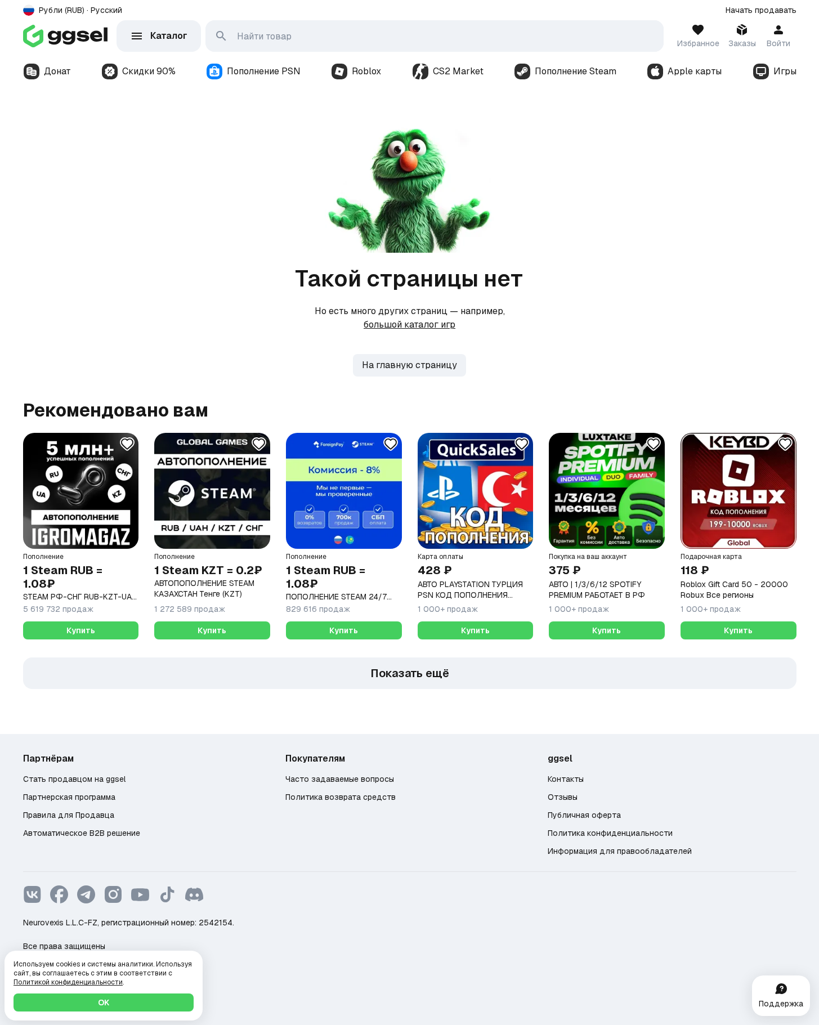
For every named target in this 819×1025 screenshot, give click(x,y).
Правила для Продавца (68, 815)
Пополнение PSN (264, 71)
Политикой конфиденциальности (68, 982)
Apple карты (695, 71)
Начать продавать (761, 10)
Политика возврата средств (340, 797)
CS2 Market (458, 71)
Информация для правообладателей (620, 851)
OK (103, 1002)
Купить (80, 630)
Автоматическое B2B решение (81, 833)
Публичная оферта (584, 815)
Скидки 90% (149, 71)
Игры (784, 71)
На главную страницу (409, 365)
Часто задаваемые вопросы (339, 779)
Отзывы (563, 797)
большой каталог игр (409, 324)
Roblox (366, 71)
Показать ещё (409, 673)
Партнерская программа (69, 797)
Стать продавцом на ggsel (74, 779)
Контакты (566, 779)
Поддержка (781, 1004)
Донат (57, 71)
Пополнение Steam (575, 71)
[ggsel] (65, 36)
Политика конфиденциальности (610, 833)
